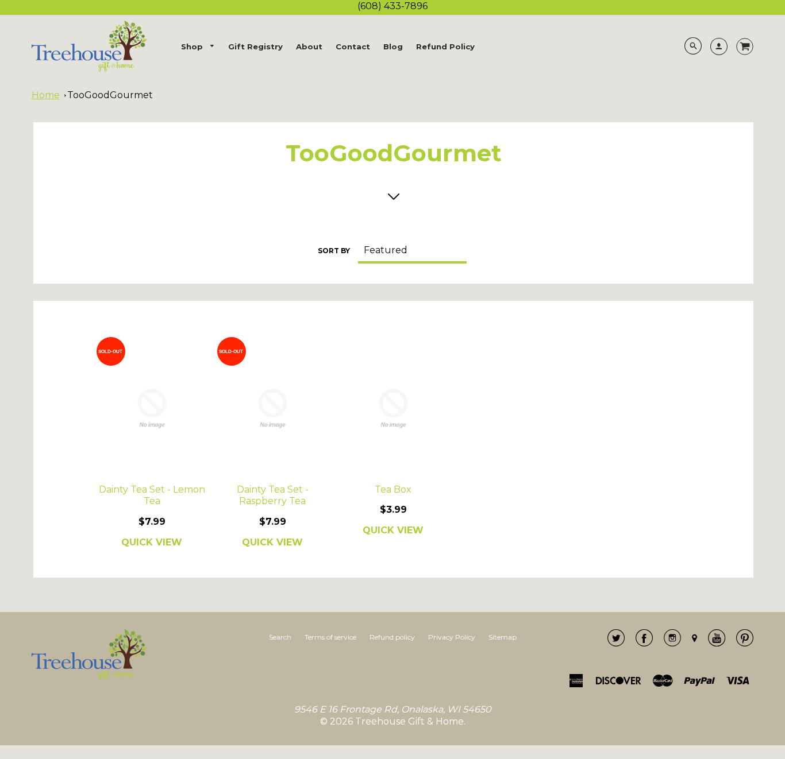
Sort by (334, 250)
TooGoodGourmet (110, 95)
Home (46, 95)
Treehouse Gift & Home (409, 721)
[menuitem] (198, 47)
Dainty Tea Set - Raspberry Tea (273, 495)
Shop (193, 46)
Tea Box (393, 489)
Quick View (151, 542)
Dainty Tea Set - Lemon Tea (152, 495)
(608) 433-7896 (392, 6)
